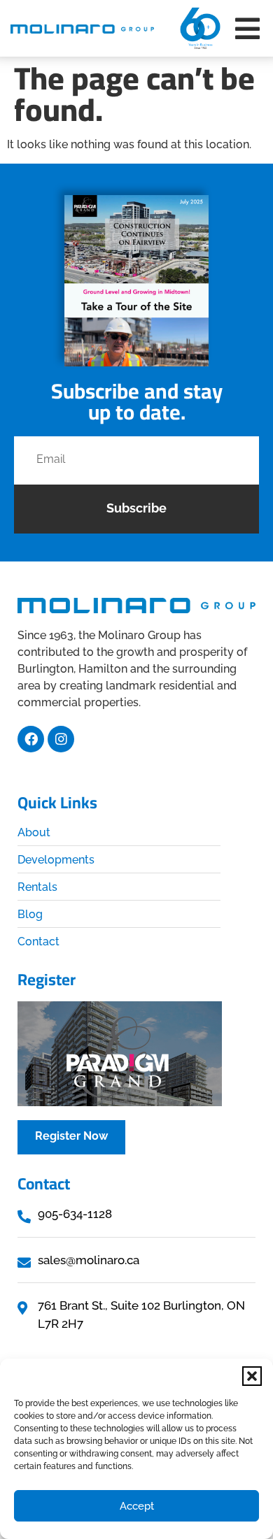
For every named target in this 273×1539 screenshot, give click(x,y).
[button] (252, 1376)
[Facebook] (31, 739)
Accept (137, 1506)
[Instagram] (61, 739)
